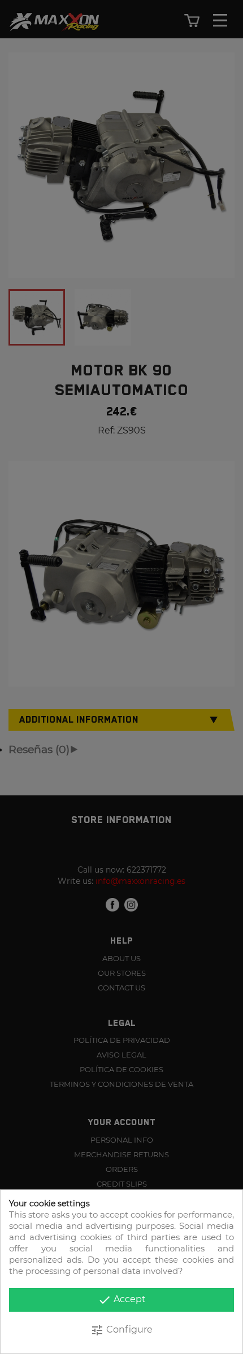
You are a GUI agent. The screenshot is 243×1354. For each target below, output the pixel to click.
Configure (121, 1330)
